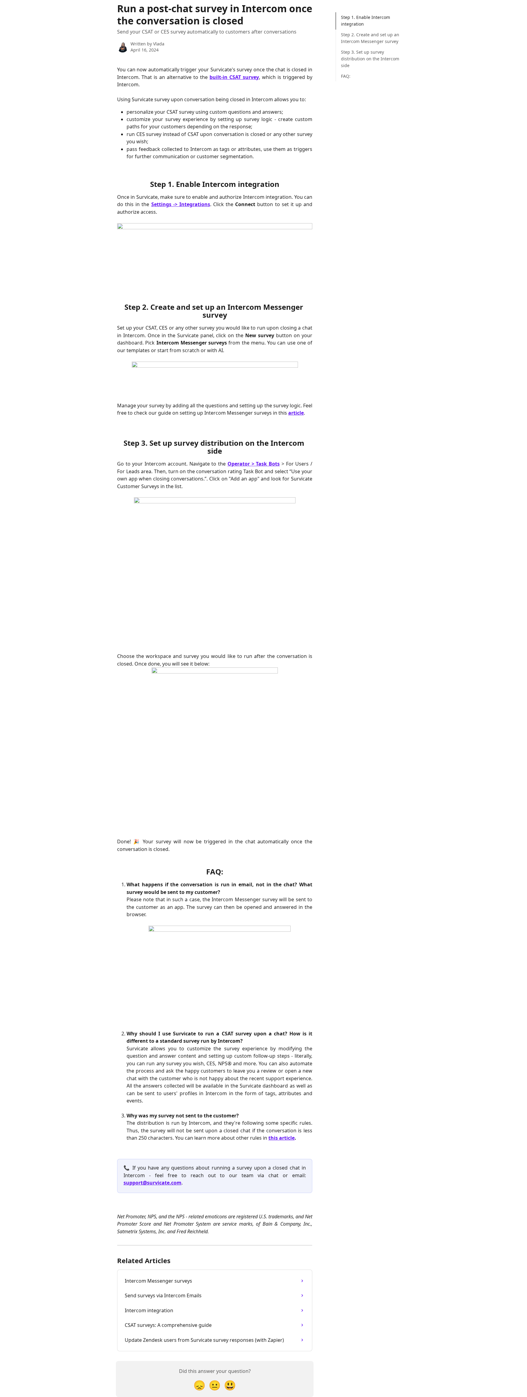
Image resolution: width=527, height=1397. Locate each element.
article (296, 412)
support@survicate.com (152, 1182)
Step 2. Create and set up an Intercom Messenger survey (370, 38)
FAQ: (345, 76)
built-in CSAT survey (234, 77)
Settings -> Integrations (180, 204)
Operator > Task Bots (254, 463)
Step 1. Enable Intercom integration (365, 20)
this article (281, 1137)
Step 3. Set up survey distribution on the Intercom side (370, 59)
